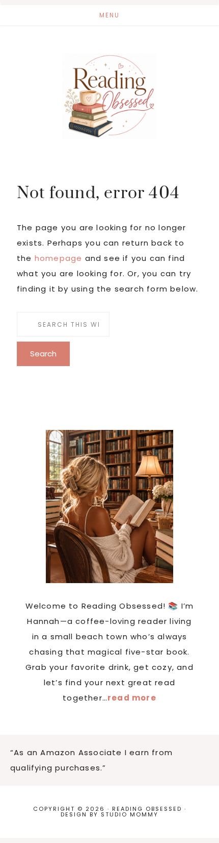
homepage (59, 258)
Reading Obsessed (109, 96)
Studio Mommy (129, 814)
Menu (109, 15)
